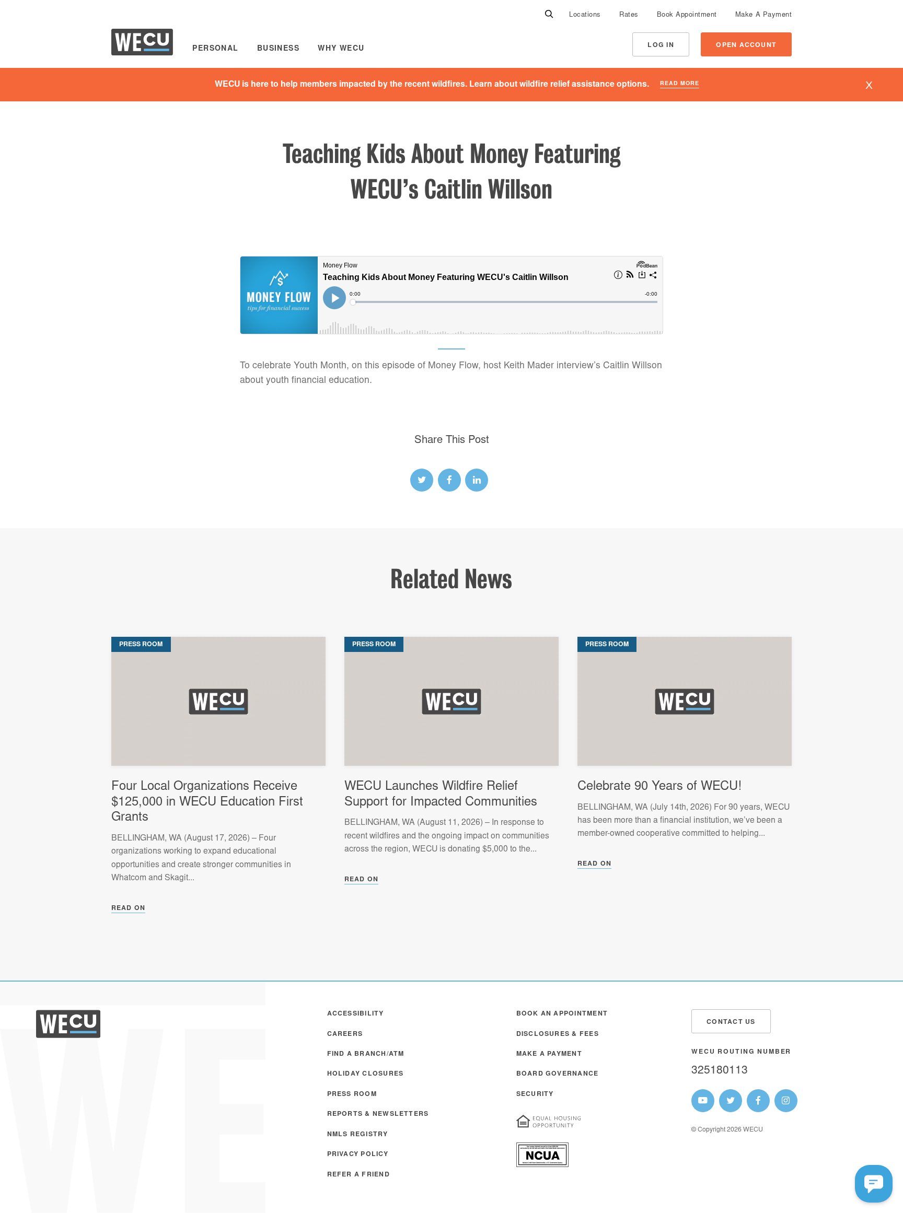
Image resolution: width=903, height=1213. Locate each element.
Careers (345, 1034)
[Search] (549, 14)
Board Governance (557, 1074)
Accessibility (355, 1014)
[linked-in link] (476, 480)
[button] (874, 1184)
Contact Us (731, 1022)
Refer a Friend (358, 1175)
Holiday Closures (365, 1074)
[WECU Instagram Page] (785, 1100)
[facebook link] (449, 480)
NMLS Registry (357, 1135)
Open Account (746, 45)
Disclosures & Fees (557, 1034)
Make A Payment (763, 15)
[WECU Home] (142, 45)
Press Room (352, 1094)
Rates (629, 15)
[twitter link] (421, 480)
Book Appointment (687, 15)
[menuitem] (585, 14)
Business (278, 49)
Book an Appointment (562, 1014)
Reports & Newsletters (378, 1114)
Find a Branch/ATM (365, 1054)
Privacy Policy (357, 1154)
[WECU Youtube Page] (702, 1100)
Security (535, 1094)
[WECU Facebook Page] (758, 1100)
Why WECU (341, 49)
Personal (215, 49)
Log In (660, 45)
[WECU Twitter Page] (730, 1100)
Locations (585, 15)
